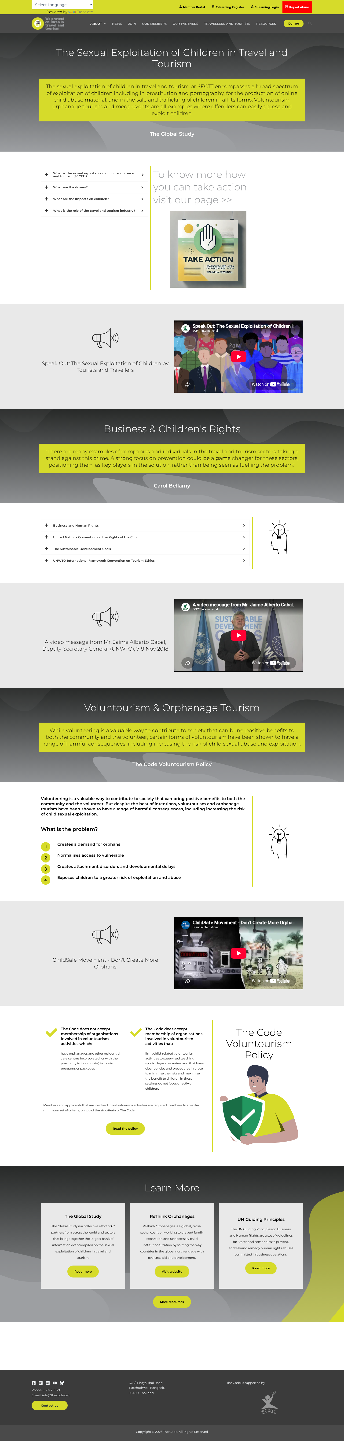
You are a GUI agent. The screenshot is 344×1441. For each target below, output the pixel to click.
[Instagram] (41, 1383)
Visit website (172, 1271)
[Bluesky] (62, 1383)
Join (132, 23)
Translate (85, 12)
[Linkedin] (48, 1383)
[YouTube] (55, 1383)
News (117, 23)
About (96, 23)
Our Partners (185, 23)
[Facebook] (34, 1383)
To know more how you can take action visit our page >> (200, 187)
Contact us (49, 1405)
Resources (266, 23)
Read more (83, 1271)
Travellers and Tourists (227, 23)
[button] (104, 23)
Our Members (154, 23)
